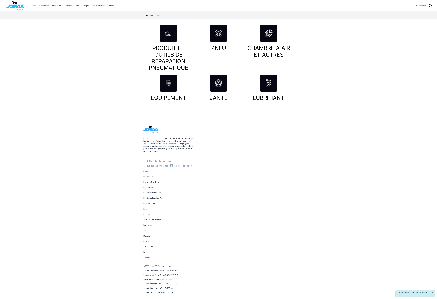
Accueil (33, 6)
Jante (145, 231)
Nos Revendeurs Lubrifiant (153, 198)
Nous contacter (149, 204)
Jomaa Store (148, 247)
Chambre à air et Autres (152, 220)
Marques (86, 6)
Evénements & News (71, 6)
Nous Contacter (99, 6)
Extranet (111, 6)
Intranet (146, 252)
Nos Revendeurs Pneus (152, 193)
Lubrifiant (146, 214)
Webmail (146, 258)
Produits (55, 6)
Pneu (145, 209)
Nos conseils (148, 187)
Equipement (147, 225)
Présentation (44, 6)
